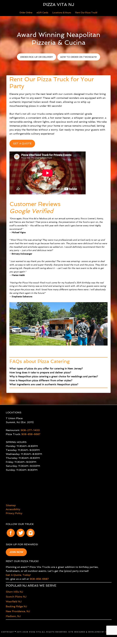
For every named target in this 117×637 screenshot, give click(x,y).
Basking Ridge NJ (16, 606)
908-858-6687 (30, 434)
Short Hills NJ (14, 591)
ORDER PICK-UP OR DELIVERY (36, 57)
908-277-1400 (30, 430)
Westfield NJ (14, 601)
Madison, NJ (13, 616)
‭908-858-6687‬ (39, 578)
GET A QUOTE (22, 143)
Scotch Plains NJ (16, 596)
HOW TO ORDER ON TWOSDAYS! (78, 57)
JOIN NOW (16, 552)
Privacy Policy (14, 513)
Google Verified (31, 210)
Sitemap (11, 505)
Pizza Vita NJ (58, 4)
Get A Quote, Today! (18, 574)
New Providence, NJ (18, 611)
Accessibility (13, 509)
